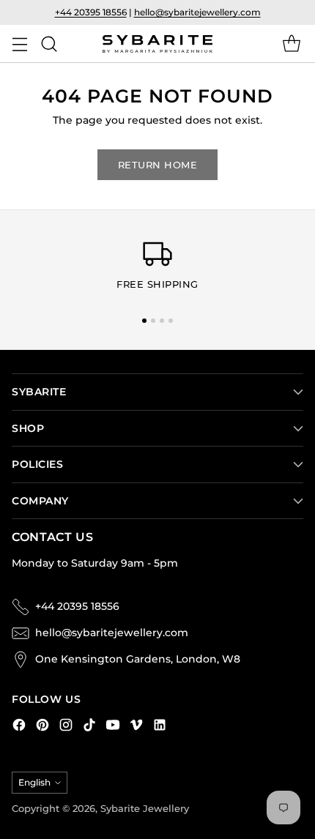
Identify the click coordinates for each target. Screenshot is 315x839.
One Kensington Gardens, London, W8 (137, 658)
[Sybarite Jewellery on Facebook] (19, 727)
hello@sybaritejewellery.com (197, 12)
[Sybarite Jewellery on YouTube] (113, 727)
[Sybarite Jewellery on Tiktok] (89, 727)
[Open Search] (49, 44)
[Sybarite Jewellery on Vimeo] (136, 727)
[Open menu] (19, 44)
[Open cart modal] (291, 44)
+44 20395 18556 (91, 12)
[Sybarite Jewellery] (157, 44)
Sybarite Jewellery (144, 808)
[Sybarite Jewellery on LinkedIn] (159, 727)
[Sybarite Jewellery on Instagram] (66, 727)
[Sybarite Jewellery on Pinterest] (42, 727)
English (34, 782)
